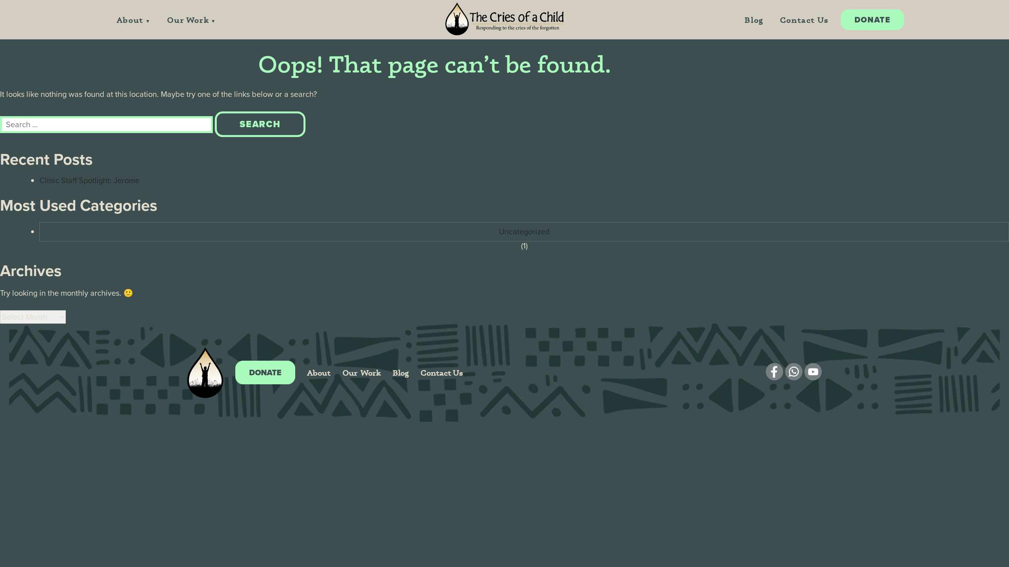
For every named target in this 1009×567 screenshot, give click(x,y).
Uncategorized (524, 231)
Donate (872, 20)
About (130, 20)
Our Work (188, 20)
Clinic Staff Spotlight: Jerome (89, 180)
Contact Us (804, 20)
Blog (754, 20)
